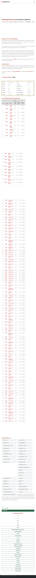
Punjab (18, 560)
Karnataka (18, 550)
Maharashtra (18, 556)
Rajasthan (4, 510)
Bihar (18, 533)
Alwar (18, 518)
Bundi (18, 522)
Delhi (18, 527)
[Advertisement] (18, 10)
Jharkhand (18, 548)
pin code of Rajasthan (16, 71)
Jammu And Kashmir (18, 546)
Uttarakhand (18, 566)
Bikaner (18, 520)
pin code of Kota (29, 71)
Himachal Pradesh (18, 544)
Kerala (18, 552)
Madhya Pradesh (18, 554)
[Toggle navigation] (34, 2)
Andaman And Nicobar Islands (18, 529)
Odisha (18, 558)
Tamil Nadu (18, 564)
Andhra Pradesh (17, 531)
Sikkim (18, 562)
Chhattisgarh (18, 535)
